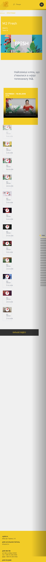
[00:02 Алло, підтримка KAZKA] (38, 264)
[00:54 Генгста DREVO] (38, 240)
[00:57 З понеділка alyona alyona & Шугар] (38, 238)
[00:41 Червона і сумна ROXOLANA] (38, 247)
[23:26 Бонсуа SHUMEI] (38, 282)
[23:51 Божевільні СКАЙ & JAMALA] (38, 270)
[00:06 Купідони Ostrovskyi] (38, 262)
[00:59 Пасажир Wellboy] (38, 237)
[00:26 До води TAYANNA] (38, 254)
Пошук (18, 4)
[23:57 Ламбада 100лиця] (38, 265)
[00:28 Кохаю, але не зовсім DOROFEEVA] (38, 252)
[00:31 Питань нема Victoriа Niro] (38, 250)
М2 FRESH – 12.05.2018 (9, 151)
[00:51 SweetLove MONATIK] (38, 242)
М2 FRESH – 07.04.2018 (9, 233)
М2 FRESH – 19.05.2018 (9, 134)
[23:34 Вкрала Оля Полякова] (38, 277)
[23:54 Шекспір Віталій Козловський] (38, 267)
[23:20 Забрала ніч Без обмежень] (38, 285)
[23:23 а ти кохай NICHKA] (38, 284)
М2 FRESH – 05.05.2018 (9, 167)
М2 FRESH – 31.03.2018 (9, 250)
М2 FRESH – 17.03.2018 (9, 283)
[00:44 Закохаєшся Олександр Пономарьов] (38, 245)
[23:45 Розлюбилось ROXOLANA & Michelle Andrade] (38, 274)
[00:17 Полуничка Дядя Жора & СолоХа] (38, 259)
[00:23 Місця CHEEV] (38, 255)
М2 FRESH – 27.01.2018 (9, 316)
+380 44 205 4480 (11, 555)
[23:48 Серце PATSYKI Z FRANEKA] (38, 272)
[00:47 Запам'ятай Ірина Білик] (38, 243)
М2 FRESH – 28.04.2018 (9, 184)
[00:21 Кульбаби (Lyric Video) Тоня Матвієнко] (38, 257)
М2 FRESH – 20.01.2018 (9, 300)
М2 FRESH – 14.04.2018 (9, 217)
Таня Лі (5, 30)
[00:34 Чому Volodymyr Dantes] (38, 249)
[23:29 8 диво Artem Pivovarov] (38, 280)
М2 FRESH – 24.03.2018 (9, 267)
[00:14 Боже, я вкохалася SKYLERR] (38, 260)
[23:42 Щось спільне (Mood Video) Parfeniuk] (38, 275)
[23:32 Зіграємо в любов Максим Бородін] (38, 279)
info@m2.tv (5, 544)
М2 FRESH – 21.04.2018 (9, 200)
